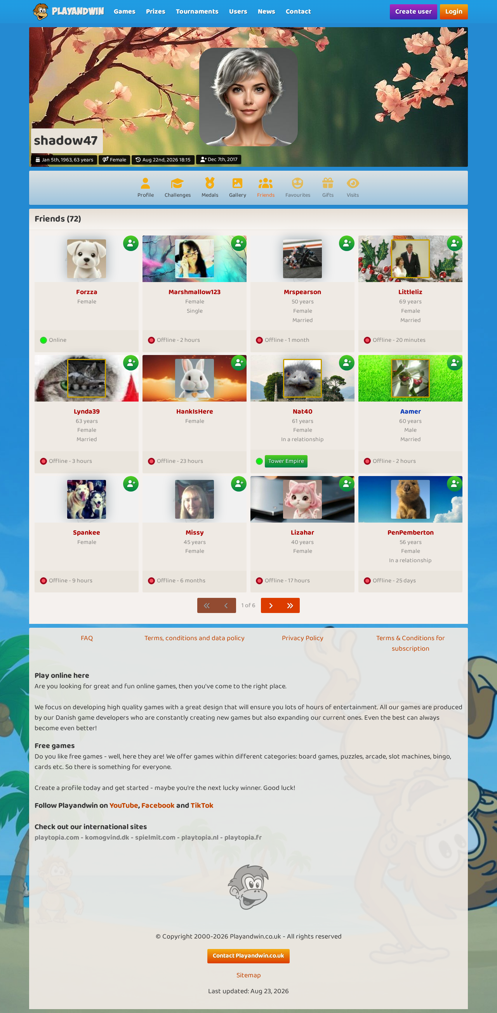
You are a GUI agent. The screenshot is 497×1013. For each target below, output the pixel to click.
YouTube (123, 806)
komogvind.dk (107, 837)
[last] (290, 605)
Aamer (410, 412)
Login (453, 11)
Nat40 (303, 412)
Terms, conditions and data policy (194, 638)
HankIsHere (194, 412)
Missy (195, 533)
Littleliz (410, 292)
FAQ (87, 638)
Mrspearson (302, 292)
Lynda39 (87, 412)
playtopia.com (57, 837)
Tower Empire (286, 461)
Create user (413, 11)
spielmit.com (155, 837)
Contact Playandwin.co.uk (248, 956)
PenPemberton (411, 533)
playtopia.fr (243, 837)
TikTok (202, 806)
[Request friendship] (131, 243)
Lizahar (302, 533)
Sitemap (248, 975)
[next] (271, 605)
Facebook (158, 806)
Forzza (86, 292)
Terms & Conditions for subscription (410, 643)
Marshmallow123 (195, 292)
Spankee (86, 533)
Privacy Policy (302, 638)
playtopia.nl (200, 837)
